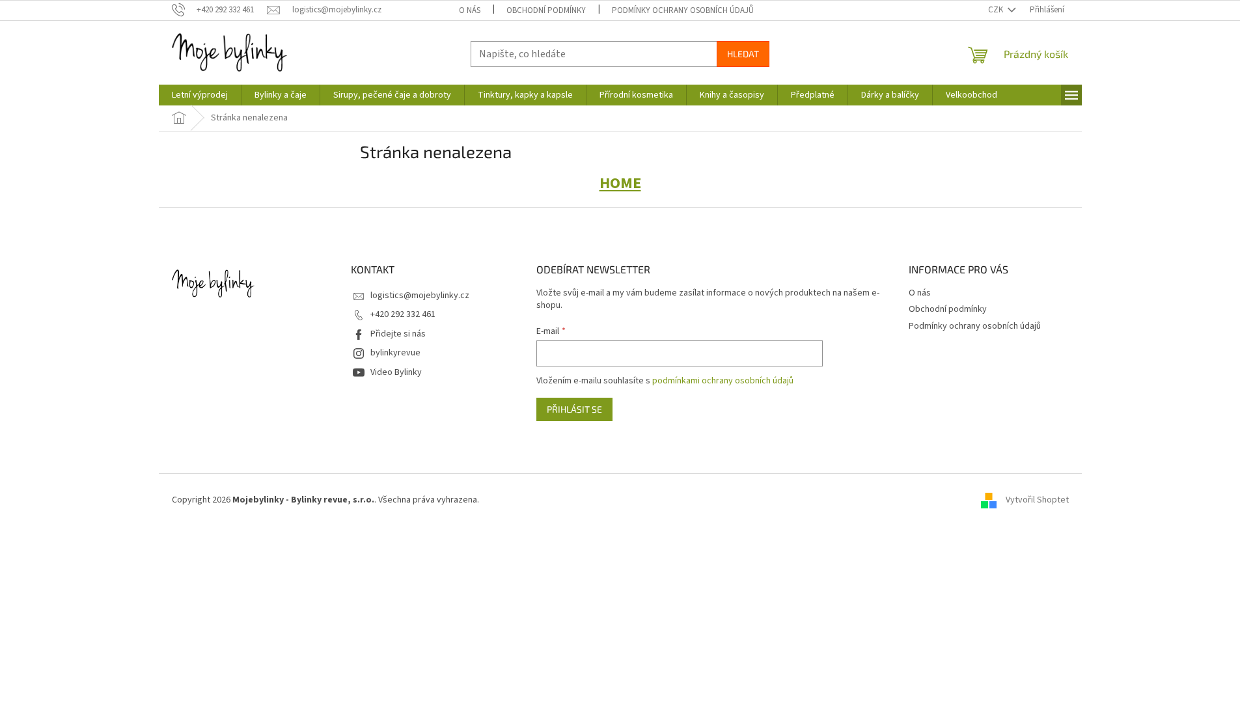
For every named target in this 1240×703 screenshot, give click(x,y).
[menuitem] (200, 95)
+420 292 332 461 (402, 314)
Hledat (743, 53)
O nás (469, 10)
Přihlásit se (574, 409)
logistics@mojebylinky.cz (419, 295)
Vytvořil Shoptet (1037, 499)
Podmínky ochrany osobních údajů (683, 10)
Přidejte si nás (398, 333)
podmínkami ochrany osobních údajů (722, 380)
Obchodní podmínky (546, 10)
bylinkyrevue (395, 352)
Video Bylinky (396, 372)
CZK (996, 10)
